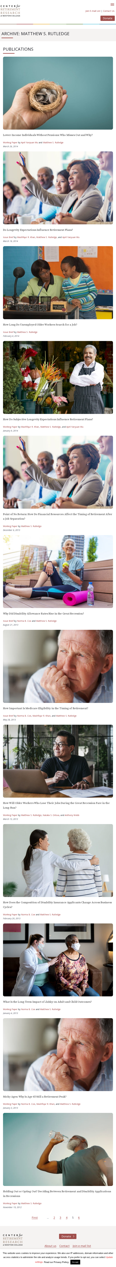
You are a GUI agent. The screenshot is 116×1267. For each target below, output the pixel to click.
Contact (64, 1246)
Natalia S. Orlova (51, 815)
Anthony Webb (72, 815)
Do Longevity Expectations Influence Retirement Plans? (38, 230)
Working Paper (10, 142)
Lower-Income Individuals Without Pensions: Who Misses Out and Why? (48, 135)
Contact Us (108, 10)
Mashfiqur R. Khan (26, 237)
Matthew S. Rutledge (53, 142)
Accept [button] (75, 1262)
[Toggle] (112, 4)
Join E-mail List (92, 10)
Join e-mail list (82, 1246)
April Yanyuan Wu (29, 142)
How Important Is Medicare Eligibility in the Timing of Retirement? (45, 708)
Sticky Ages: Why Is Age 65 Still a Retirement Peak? (34, 1096)
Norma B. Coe (24, 620)
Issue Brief (8, 237)
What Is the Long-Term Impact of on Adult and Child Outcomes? (47, 1002)
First (35, 1217)
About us (50, 1246)
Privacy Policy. (61, 1262)
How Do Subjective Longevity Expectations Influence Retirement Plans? (48, 419)
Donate (107, 18)
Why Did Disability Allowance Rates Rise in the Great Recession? (43, 613)
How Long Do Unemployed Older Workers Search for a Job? (40, 324)
